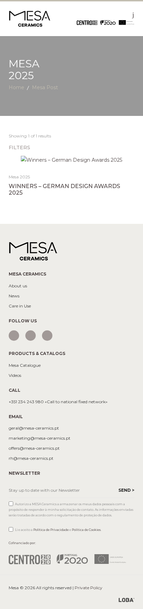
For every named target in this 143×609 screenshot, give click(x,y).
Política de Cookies (86, 530)
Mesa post (45, 87)
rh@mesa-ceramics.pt (31, 458)
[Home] (29, 18)
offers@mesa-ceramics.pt (34, 448)
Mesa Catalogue (25, 365)
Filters (20, 147)
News (14, 296)
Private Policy (88, 587)
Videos (15, 375)
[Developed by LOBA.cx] (126, 600)
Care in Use (20, 306)
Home (16, 87)
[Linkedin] (47, 335)
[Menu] (133, 14)
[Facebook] (30, 335)
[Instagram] (14, 335)
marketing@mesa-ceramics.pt (39, 438)
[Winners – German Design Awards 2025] (71, 160)
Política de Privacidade (51, 530)
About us (18, 286)
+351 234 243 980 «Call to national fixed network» (58, 402)
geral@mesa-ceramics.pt (34, 428)
